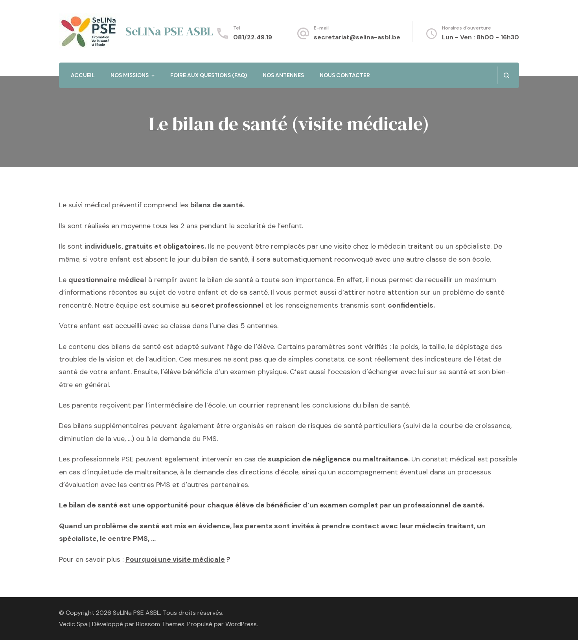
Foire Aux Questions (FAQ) (208, 75)
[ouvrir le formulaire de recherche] (506, 75)
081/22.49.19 (252, 37)
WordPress (241, 624)
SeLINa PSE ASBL (169, 31)
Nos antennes (283, 75)
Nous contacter (345, 75)
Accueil (83, 75)
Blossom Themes (160, 624)
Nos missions (129, 75)
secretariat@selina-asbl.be (357, 37)
